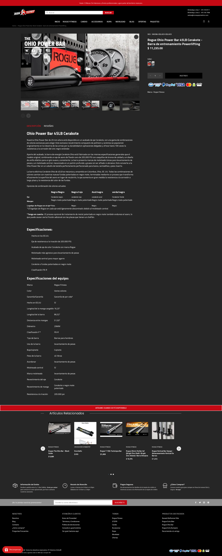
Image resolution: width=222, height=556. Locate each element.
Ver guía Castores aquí (70, 531)
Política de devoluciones (71, 525)
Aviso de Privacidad (69, 518)
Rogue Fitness (159, 92)
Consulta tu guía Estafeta (71, 528)
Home (14, 26)
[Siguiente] (179, 448)
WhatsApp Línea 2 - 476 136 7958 (199, 12)
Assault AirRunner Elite (170, 518)
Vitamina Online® (55, 550)
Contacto (15, 525)
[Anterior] (43, 448)
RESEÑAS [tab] (48, 126)
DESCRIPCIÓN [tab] (34, 126)
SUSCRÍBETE (120, 503)
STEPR (114, 521)
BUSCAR (108, 13)
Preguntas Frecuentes (20, 531)
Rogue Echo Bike (168, 521)
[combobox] (74, 12)
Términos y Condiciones (71, 521)
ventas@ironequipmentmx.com (198, 15)
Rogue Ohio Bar (167, 525)
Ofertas (115, 538)
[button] (111, 408)
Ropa (114, 531)
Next (28, 116)
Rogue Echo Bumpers (170, 528)
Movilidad (115, 534)
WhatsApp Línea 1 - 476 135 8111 (199, 10)
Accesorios (116, 528)
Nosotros (15, 518)
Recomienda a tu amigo (170, 531)
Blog (13, 521)
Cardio (114, 525)
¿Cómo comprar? (18, 528)
